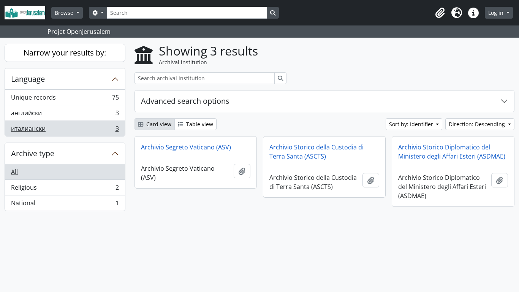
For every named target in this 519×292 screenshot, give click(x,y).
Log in (496, 12)
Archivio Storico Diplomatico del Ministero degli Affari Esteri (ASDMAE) (451, 151)
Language (28, 79)
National (65, 205)
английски (65, 115)
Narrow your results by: (65, 53)
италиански (65, 130)
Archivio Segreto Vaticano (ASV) (186, 147)
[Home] (28, 12)
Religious (65, 189)
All (14, 172)
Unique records (65, 99)
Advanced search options (185, 101)
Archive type (32, 153)
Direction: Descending (477, 124)
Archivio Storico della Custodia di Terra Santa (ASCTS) (316, 151)
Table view (199, 124)
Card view (158, 124)
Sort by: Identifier (412, 124)
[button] (440, 13)
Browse (65, 12)
